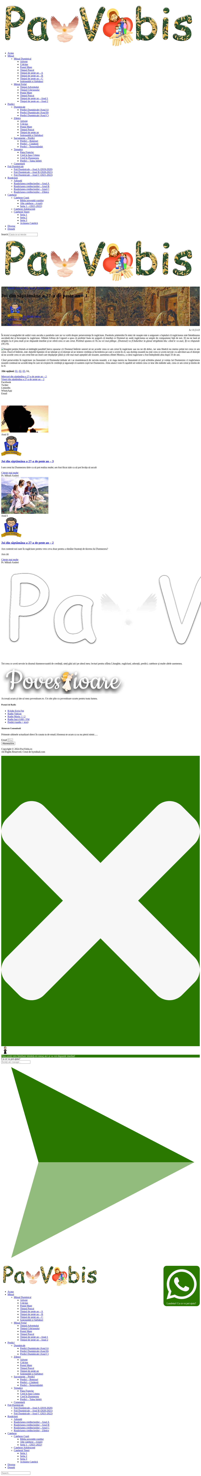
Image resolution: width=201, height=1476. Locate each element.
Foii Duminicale (16, 166)
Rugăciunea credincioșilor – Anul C (31, 189)
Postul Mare (26, 67)
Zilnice (17, 118)
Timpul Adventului (29, 87)
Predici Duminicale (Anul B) (34, 112)
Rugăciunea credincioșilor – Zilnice (31, 192)
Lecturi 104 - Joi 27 (25, 288)
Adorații (18, 180)
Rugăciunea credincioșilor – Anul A (31, 183)
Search (4, 234)
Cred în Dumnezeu (29, 158)
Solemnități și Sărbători (31, 81)
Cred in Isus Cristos (30, 155)
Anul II (11, 288)
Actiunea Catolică (29, 223)
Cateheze (12, 194)
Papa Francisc (27, 152)
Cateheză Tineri (21, 211)
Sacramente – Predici (24, 138)
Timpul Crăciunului (29, 90)
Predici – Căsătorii (29, 143)
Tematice (18, 149)
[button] (100, 382)
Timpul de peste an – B (31, 75)
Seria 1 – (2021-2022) (31, 206)
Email (4, 740)
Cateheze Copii (21, 197)
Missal (11, 56)
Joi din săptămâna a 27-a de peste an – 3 (27, 461)
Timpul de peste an (29, 132)
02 (20, 371)
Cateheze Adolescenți (24, 209)
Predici (11, 104)
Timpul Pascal (27, 70)
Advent (23, 61)
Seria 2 (23, 217)
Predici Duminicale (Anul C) (34, 115)
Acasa (11, 53)
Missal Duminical (22, 58)
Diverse (11, 226)
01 (16, 371)
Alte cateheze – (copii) (31, 203)
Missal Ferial (20, 84)
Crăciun (24, 64)
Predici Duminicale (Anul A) (34, 109)
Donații (11, 229)
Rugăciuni (13, 177)
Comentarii (19, 163)
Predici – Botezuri (29, 141)
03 (24, 371)
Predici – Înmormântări (31, 146)
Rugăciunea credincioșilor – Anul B (31, 186)
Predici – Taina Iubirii (31, 160)
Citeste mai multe (9, 472)
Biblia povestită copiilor (32, 200)
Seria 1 (23, 214)
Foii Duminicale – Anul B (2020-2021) (33, 172)
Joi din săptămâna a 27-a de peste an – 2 (27, 542)
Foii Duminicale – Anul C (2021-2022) (33, 175)
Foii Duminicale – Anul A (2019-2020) (33, 169)
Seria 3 (23, 220)
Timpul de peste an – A (31, 73)
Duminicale (19, 107)
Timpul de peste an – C (31, 78)
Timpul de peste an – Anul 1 (34, 98)
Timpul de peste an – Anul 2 (34, 101)
